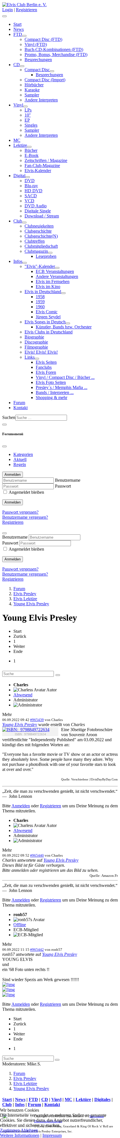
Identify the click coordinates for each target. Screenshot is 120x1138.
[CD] (22, 66)
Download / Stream (42, 216)
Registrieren (26, 9)
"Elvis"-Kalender (40, 266)
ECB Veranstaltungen (55, 271)
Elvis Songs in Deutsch (45, 321)
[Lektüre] (29, 147)
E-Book (32, 155)
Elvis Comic (46, 311)
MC (16, 140)
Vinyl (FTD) (36, 44)
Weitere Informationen (19, 1135)
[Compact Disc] (52, 71)
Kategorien (23, 454)
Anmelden (12, 502)
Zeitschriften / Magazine (46, 160)
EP (27, 120)
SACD (31, 195)
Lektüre (20, 145)
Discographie (36, 342)
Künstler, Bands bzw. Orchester (64, 327)
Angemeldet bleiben (26, 492)
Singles (31, 125)
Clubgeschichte (38, 231)
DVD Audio (36, 205)
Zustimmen (10, 1130)
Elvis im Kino (48, 286)
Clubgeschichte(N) (41, 236)
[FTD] (24, 36)
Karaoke (32, 89)
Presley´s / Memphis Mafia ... (61, 387)
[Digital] (27, 177)
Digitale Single (38, 210)
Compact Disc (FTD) (43, 39)
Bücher (31, 150)
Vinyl (18, 105)
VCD (29, 200)
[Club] (24, 222)
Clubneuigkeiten (39, 226)
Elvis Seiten (46, 362)
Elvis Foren (46, 372)
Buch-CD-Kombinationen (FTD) (54, 49)
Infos (17, 261)
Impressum (52, 1135)
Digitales (102, 1099)
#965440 (37, 855)
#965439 (37, 720)
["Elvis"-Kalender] (57, 268)
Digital (19, 175)
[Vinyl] (25, 106)
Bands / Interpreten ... (55, 392)
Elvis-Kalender (38, 170)
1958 (40, 296)
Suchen (8, 417)
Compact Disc (37, 69)
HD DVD (33, 190)
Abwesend (22, 694)
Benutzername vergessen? (25, 517)
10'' (28, 115)
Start (17, 24)
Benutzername (67, 480)
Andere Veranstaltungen (57, 276)
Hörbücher (34, 84)
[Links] (37, 359)
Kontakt (20, 407)
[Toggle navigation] (4, 424)
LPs (28, 110)
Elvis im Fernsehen (52, 281)
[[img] (8, 984)
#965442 (37, 949)
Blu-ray (31, 185)
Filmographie (36, 347)
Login (7, 9)
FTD (17, 34)
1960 (40, 306)
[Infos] (24, 263)
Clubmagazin (36, 251)
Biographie (34, 337)
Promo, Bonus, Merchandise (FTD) (56, 54)
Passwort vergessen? (20, 512)
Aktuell (20, 459)
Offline (19, 924)
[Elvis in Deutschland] (63, 293)
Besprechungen (38, 59)
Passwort (63, 486)
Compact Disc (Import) (45, 79)
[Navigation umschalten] (4, 16)
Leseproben (46, 256)
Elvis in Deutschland (43, 291)
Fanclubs (44, 367)
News (18, 29)
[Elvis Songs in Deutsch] (68, 323)
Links (30, 357)
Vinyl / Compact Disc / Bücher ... (65, 377)
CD (16, 64)
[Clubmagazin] (50, 253)
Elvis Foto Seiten (51, 382)
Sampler (32, 94)
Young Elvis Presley (19, 724)
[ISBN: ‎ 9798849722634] (25, 729)
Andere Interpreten (41, 100)
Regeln (19, 464)
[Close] (4, 446)
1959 (40, 301)
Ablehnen (29, 1130)
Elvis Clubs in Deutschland (49, 332)
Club (17, 221)
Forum (19, 402)
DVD (30, 180)
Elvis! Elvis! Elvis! (41, 352)
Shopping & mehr (51, 397)
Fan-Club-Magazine (42, 165)
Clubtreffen (35, 241)
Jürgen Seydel (48, 316)
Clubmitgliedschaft (41, 246)
